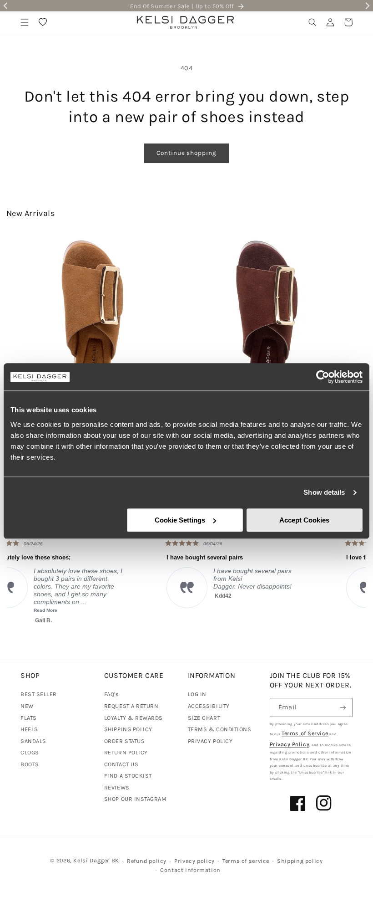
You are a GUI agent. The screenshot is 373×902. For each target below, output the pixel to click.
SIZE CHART (204, 717)
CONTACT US (121, 764)
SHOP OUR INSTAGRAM (135, 798)
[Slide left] (17, 302)
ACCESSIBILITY (209, 705)
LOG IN (197, 694)
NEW (27, 705)
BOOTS (29, 764)
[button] (24, 22)
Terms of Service (305, 733)
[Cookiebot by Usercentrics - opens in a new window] (323, 377)
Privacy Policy (290, 744)
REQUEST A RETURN (131, 705)
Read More (310, 610)
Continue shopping (186, 152)
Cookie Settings (180, 520)
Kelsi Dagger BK (96, 860)
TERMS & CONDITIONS (220, 729)
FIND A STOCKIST (128, 775)
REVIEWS (117, 787)
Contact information (190, 869)
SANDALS (33, 741)
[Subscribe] (343, 708)
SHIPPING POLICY (128, 729)
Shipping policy (300, 860)
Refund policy (146, 860)
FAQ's (111, 694)
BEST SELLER (38, 694)
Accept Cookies (304, 520)
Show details (324, 492)
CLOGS (29, 752)
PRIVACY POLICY (210, 741)
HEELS (29, 729)
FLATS (28, 717)
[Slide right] (356, 302)
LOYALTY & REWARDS (133, 717)
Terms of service (245, 860)
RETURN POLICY (126, 752)
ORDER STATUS (124, 741)
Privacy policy (194, 860)
